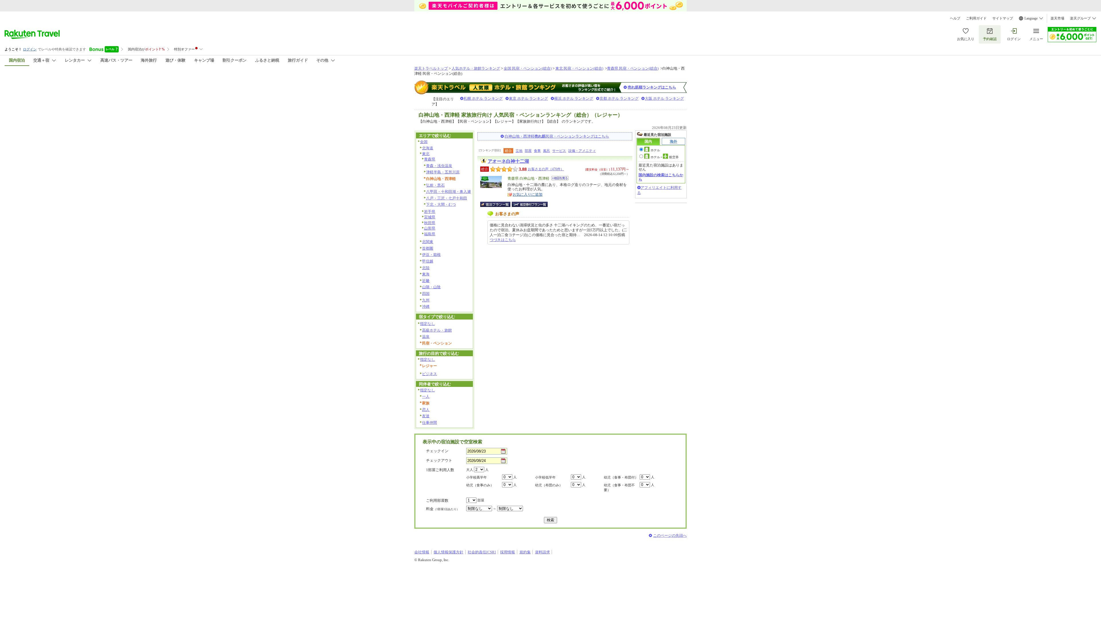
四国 (426, 293)
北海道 (427, 148)
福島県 (429, 234)
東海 (426, 274)
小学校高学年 (476, 477)
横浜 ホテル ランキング (573, 98)
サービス (559, 151)
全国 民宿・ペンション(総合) (528, 68)
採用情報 (507, 552)
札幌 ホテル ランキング (483, 98)
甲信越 (427, 261)
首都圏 (427, 248)
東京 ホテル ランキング (528, 98)
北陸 (426, 268)
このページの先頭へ (670, 535)
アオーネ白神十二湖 (508, 161)
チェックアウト (439, 460)
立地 (519, 151)
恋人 (426, 410)
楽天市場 (1057, 18)
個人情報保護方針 (448, 552)
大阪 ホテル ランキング (664, 98)
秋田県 (429, 223)
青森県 (429, 159)
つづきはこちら (503, 240)
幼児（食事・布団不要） (619, 487)
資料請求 (542, 552)
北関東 (427, 242)
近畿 (426, 281)
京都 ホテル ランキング (619, 98)
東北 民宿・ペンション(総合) (579, 68)
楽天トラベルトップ (431, 68)
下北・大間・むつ (441, 204)
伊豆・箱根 (431, 254)
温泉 (426, 336)
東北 (426, 154)
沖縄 (426, 306)
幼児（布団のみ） (549, 485)
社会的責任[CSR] (482, 552)
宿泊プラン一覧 (498, 204)
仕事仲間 (429, 422)
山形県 (429, 228)
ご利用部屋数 (437, 500)
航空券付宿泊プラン (530, 204)
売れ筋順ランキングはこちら (652, 87)
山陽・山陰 (431, 287)
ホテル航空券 (665, 157)
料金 (442, 509)
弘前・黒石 (435, 185)
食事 (537, 151)
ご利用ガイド (976, 18)
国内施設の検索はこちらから (661, 177)
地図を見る (560, 178)
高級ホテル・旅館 (437, 330)
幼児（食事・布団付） (621, 477)
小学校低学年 (545, 477)
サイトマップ (1002, 18)
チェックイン (437, 451)
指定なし (427, 324)
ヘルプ (955, 18)
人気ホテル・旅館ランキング (476, 68)
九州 (426, 300)
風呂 (546, 151)
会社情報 (421, 552)
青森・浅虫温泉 (439, 166)
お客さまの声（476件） (546, 169)
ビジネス (429, 374)
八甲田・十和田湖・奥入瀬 (448, 191)
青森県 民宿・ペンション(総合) (633, 68)
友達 (426, 416)
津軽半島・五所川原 (443, 172)
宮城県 (429, 217)
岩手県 (429, 211)
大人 (469, 470)
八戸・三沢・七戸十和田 (446, 198)
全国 (423, 142)
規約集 (525, 552)
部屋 (528, 151)
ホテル (655, 150)
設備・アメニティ (582, 151)
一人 (426, 396)
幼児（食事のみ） (480, 485)
